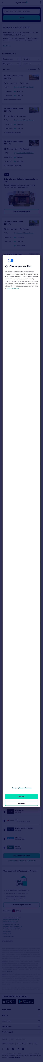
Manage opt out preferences (22, 788)
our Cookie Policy (13, 288)
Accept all (21, 797)
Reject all (21, 803)
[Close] (37, 257)
